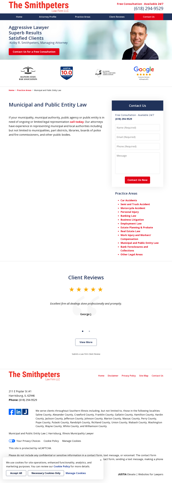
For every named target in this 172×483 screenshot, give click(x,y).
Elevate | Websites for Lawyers (140, 474)
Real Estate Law (130, 231)
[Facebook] (12, 412)
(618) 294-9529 (148, 8)
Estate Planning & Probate (137, 227)
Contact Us (149, 16)
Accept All (16, 473)
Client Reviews (117, 16)
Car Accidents (129, 200)
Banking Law (128, 215)
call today (77, 122)
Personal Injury (130, 211)
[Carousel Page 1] (82, 331)
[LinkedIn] (18, 412)
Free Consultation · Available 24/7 (140, 4)
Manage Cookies (71, 440)
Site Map (143, 375)
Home (19, 16)
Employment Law (131, 223)
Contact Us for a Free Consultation (34, 51)
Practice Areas (82, 16)
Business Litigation (132, 219)
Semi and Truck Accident (135, 204)
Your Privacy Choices (28, 440)
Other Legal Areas (132, 254)
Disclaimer (113, 375)
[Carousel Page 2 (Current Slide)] (89, 331)
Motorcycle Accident (133, 208)
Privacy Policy (129, 375)
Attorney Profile (47, 16)
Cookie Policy (51, 440)
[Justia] (25, 412)
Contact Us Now (137, 180)
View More (86, 342)
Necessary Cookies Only (45, 473)
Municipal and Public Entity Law (140, 242)
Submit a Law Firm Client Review (86, 354)
